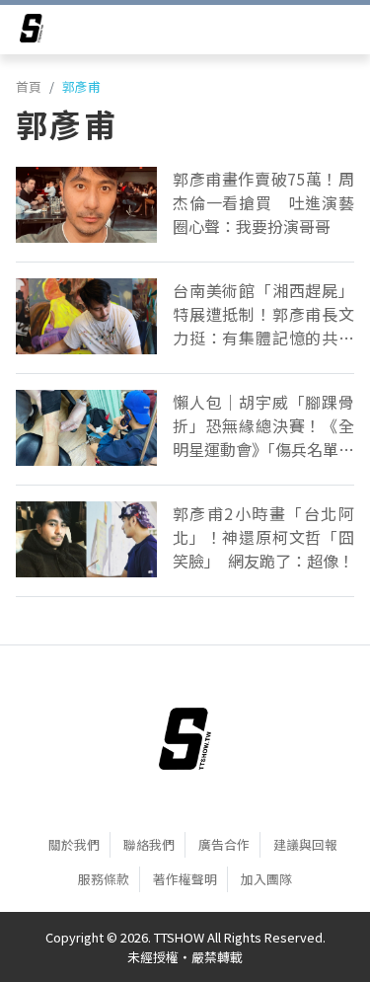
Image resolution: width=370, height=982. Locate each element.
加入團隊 (266, 878)
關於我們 (74, 844)
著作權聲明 (185, 878)
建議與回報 (305, 844)
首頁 (28, 86)
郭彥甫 (81, 86)
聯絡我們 (149, 844)
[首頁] (185, 738)
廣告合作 (224, 844)
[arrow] (31, 31)
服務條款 (103, 878)
